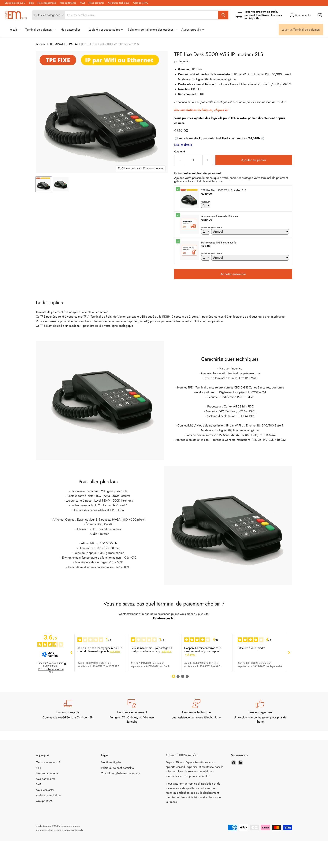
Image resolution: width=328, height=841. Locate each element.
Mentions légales (111, 762)
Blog (31, 3)
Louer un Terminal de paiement (300, 29)
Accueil (41, 44)
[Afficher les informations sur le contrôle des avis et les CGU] (65, 663)
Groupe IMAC (140, 3)
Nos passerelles (71, 29)
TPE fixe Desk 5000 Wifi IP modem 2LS (223, 190)
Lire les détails (183, 145)
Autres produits (191, 29)
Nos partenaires (68, 3)
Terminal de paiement (39, 29)
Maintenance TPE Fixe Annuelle (218, 242)
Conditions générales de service (120, 773)
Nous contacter (96, 3)
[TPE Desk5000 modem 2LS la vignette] (43, 184)
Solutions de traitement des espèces (151, 29)
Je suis (13, 29)
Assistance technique (118, 3)
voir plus (115, 651)
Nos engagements (46, 3)
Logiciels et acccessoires (104, 29)
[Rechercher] (223, 15)
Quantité (179, 151)
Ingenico (184, 61)
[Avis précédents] (71, 652)
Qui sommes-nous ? (15, 3)
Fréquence (216, 227)
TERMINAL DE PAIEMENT (66, 44)
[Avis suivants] (289, 652)
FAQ (82, 3)
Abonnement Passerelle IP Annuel (219, 216)
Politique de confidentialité (117, 768)
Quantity (205, 201)
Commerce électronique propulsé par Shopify (59, 830)
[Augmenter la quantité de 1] (207, 160)
